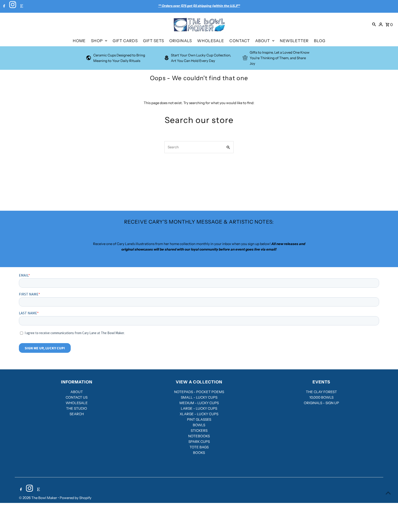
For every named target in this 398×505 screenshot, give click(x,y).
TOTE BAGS (199, 447)
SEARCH (77, 414)
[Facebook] (3, 6)
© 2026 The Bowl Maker (38, 498)
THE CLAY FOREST (321, 392)
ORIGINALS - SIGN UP (321, 403)
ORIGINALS (180, 40)
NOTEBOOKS (199, 436)
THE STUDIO (76, 408)
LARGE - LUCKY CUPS (199, 408)
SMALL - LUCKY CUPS (199, 397)
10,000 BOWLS (321, 397)
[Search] (374, 24)
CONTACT (239, 40)
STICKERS (199, 430)
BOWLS (199, 425)
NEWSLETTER (294, 40)
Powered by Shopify (75, 498)
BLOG (319, 40)
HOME (79, 40)
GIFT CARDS (125, 40)
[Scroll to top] (388, 493)
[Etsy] (21, 6)
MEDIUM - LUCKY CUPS (199, 403)
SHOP (97, 40)
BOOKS (199, 452)
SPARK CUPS (199, 441)
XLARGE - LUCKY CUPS (199, 414)
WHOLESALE (210, 40)
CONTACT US (77, 397)
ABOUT (262, 40)
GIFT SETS (153, 40)
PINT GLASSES (199, 419)
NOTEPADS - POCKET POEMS (199, 392)
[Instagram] (12, 6)
